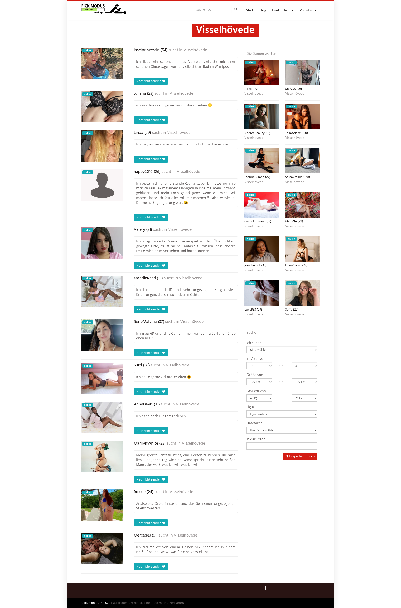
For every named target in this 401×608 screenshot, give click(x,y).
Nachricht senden (149, 81)
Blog (262, 10)
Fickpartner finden (301, 456)
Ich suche (253, 342)
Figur (250, 407)
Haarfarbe (254, 423)
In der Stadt (255, 439)
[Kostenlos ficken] (103, 10)
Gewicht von (256, 391)
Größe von (254, 374)
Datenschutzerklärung (169, 603)
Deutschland (281, 10)
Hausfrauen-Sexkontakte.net (131, 603)
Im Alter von (255, 358)
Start (249, 10)
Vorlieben (307, 10)
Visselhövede (195, 50)
